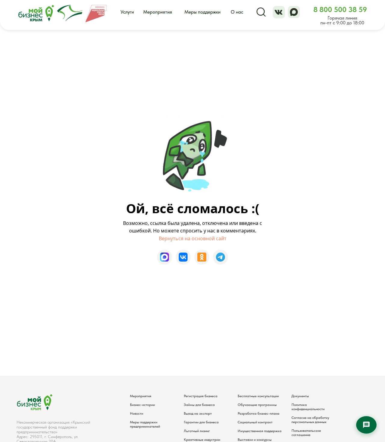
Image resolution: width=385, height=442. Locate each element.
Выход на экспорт (198, 413)
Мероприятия (157, 12)
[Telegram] (220, 257)
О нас (237, 12)
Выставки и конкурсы (255, 439)
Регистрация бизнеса (200, 396)
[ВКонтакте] (183, 257)
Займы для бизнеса (199, 405)
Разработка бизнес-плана (258, 413)
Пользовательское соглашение (306, 432)
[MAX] (164, 257)
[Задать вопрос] (366, 425)
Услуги (127, 12)
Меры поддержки (202, 12)
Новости (136, 413)
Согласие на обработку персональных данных (310, 420)
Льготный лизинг (197, 431)
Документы (300, 396)
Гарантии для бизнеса (201, 422)
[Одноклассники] (201, 257)
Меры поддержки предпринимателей (145, 424)
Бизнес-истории (142, 405)
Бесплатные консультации (258, 396)
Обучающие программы (257, 405)
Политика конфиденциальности (308, 407)
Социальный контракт (255, 422)
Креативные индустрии (202, 439)
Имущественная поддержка (260, 431)
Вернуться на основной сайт (192, 238)
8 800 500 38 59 (340, 9)
